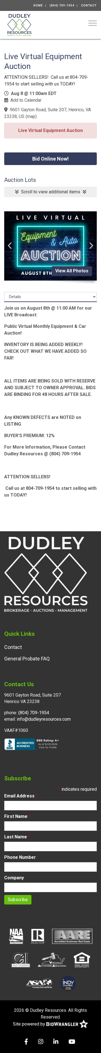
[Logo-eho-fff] (82, 959)
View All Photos (71, 270)
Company (14, 877)
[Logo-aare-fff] (72, 936)
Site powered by (29, 1024)
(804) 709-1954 (62, 5)
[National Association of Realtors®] (38, 936)
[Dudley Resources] (19, 24)
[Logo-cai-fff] (20, 959)
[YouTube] (71, 1042)
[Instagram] (40, 1042)
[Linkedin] (55, 1042)
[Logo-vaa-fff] (52, 959)
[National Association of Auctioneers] (16, 936)
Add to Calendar (26, 100)
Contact (89, 5)
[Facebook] (26, 1042)
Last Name (17, 836)
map (31, 116)
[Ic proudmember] (68, 983)
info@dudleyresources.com (44, 719)
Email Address (21, 796)
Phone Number (20, 857)
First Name (17, 816)
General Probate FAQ (27, 659)
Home (38, 5)
